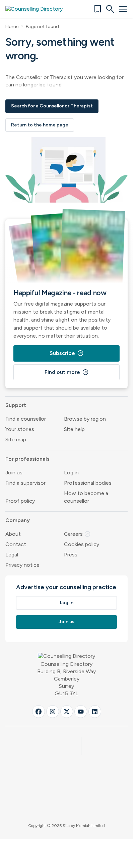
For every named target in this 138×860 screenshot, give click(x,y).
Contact (15, 544)
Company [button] (17, 520)
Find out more (67, 372)
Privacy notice (22, 565)
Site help (74, 429)
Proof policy (20, 501)
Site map (15, 439)
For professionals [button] (27, 459)
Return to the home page (39, 125)
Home (11, 26)
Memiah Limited (90, 825)
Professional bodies (88, 483)
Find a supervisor (25, 483)
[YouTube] (81, 712)
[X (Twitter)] (67, 712)
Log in (71, 472)
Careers (77, 534)
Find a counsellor (25, 419)
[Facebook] (38, 712)
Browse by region (85, 419)
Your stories (19, 429)
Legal (11, 554)
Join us (13, 472)
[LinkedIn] (95, 712)
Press (70, 554)
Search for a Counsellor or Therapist (52, 106)
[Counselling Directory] (38, 9)
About (13, 534)
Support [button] (15, 405)
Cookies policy (81, 544)
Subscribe (67, 353)
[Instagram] (53, 712)
